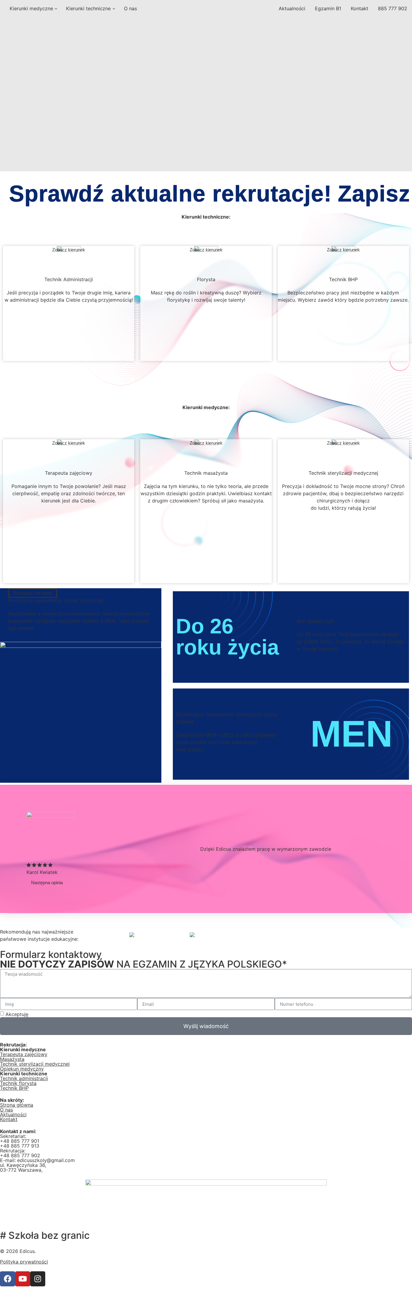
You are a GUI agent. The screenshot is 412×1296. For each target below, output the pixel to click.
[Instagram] (37, 1278)
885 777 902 (392, 8)
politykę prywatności (54, 1014)
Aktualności (292, 8)
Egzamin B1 (328, 8)
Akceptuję (41, 1014)
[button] (47, 883)
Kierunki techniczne (88, 8)
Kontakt (359, 8)
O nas (130, 8)
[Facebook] (7, 1278)
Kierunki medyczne (31, 8)
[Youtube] (22, 1278)
